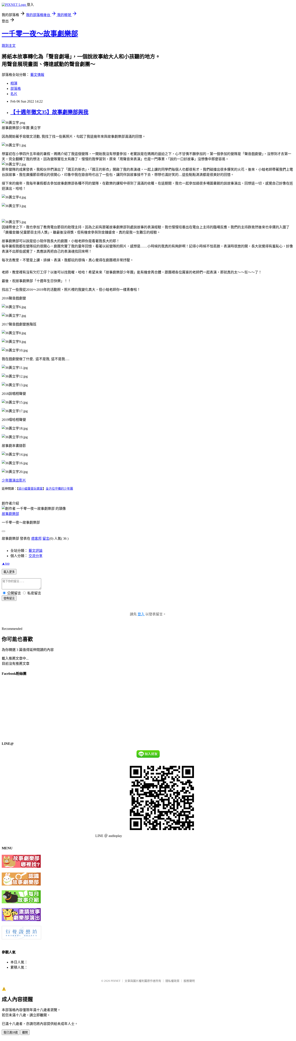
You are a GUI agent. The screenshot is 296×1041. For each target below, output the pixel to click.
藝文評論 (35, 550)
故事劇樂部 (10, 514)
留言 (45, 538)
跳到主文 (9, 45)
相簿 (13, 83)
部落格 (15, 88)
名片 (13, 94)
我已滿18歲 (10, 1032)
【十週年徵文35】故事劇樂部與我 (49, 112)
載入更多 (9, 572)
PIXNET (115, 980)
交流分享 (35, 556)
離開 (25, 1032)
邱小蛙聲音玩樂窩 (30, 488)
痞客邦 (36, 538)
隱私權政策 (172, 980)
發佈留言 (9, 598)
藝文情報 (37, 75)
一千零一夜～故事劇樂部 (40, 34)
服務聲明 (189, 980)
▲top (6, 563)
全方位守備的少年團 (59, 488)
